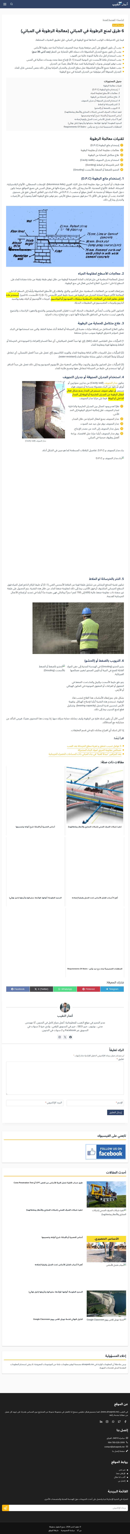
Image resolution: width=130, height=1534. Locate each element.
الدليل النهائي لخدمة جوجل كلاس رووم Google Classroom (58, 1319)
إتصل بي (121, 1481)
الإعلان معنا (120, 1473)
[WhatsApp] (113, 1421)
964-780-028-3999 (116, 1442)
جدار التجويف (110, 383)
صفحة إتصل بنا (118, 1451)
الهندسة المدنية (109, 20)
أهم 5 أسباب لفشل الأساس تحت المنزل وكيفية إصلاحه (59, 1265)
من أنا (79, 1530)
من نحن (122, 1470)
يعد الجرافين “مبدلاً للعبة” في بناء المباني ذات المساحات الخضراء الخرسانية (85, 754)
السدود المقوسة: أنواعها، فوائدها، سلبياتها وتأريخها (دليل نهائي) (56, 1292)
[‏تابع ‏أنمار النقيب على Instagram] (59, 1037)
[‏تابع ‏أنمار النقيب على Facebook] (70, 1037)
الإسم (119, 1103)
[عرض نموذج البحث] (11, 4)
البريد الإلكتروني (53, 1103)
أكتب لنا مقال (119, 1477)
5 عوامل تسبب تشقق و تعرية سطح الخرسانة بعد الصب (94, 746)
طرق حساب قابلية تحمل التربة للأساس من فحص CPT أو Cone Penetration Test (48, 1183)
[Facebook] (125, 1421)
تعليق (120, 1060)
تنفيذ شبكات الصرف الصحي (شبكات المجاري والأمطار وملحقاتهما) (54, 1210)
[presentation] (106, 1194)
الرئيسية (120, 20)
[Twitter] (119, 1421)
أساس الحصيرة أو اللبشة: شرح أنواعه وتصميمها (62, 1237)
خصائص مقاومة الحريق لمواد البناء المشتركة (99, 750)
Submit (5, 1508)
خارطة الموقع (54, 1530)
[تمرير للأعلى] (6, 1530)
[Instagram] (107, 1421)
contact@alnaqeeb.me (114, 1447)
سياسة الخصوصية (68, 1530)
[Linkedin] (101, 1421)
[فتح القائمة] (5, 4)
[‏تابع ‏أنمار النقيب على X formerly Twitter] (65, 1037)
